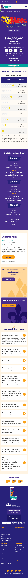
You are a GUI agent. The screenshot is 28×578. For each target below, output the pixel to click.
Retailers (17, 561)
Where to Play (4, 566)
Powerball (3, 547)
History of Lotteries (5, 534)
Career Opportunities (6, 540)
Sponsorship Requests (6, 538)
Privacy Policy (6, 573)
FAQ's (2, 536)
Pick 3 (2, 558)
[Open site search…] (26, 2)
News (2, 532)
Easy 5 (2, 549)
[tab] (5, 71)
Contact (3, 530)
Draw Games (9, 11)
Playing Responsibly (19, 547)
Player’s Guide (18, 543)
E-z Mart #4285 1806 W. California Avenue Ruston (14, 222)
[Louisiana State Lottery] (6, 6)
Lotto (2, 551)
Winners (3, 561)
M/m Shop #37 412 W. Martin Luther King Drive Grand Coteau (14, 198)
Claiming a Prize (18, 545)
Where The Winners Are (6, 563)
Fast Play (17, 532)
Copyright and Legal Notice (17, 573)
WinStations (18, 554)
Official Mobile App (19, 551)
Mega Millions (17, 11)
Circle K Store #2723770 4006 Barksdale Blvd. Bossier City (14, 175)
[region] (14, 108)
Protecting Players (19, 549)
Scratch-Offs (18, 530)
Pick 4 (2, 556)
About (2, 528)
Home (2, 11)
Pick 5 (2, 554)
